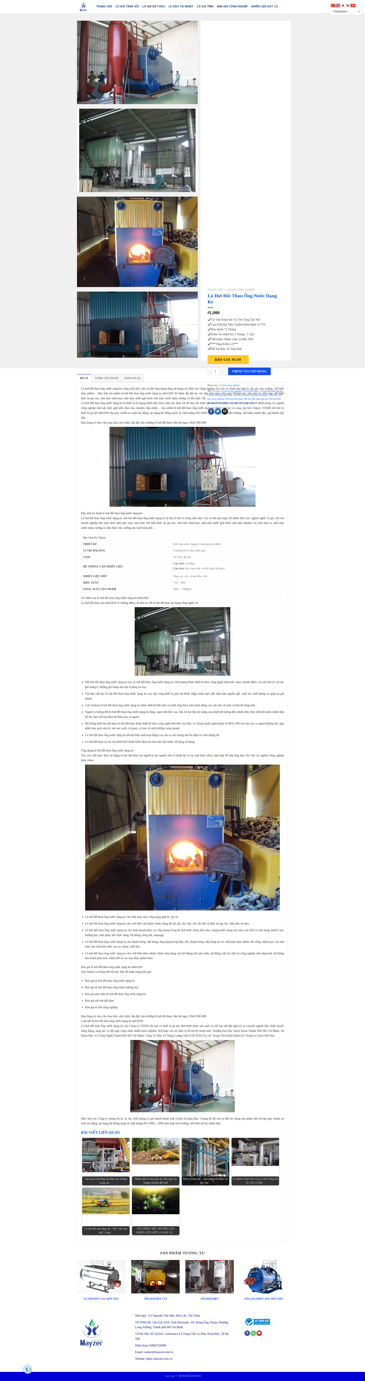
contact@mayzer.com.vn (158, 1352)
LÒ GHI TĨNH (205, 6)
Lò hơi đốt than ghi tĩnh (220, 395)
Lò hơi (216, 391)
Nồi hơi (273, 395)
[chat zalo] (28, 1369)
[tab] (84, 378)
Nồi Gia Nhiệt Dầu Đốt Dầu (263, 1298)
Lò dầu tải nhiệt (181, 6)
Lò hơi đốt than (250, 391)
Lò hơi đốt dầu (153, 6)
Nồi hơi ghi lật (229, 403)
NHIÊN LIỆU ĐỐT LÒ (264, 6)
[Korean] (348, 5)
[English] (338, 5)
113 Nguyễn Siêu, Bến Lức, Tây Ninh (174, 1315)
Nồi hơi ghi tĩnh (246, 403)
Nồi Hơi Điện (210, 1298)
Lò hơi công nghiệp (241, 289)
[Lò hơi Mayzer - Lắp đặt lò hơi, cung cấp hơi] (83, 6)
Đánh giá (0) (132, 378)
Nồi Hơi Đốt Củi (155, 1298)
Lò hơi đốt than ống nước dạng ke (250, 395)
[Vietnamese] (353, 5)
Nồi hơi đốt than (234, 399)
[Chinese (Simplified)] (333, 5)
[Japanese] (343, 5)
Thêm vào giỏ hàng (249, 371)
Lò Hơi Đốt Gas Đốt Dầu (101, 1298)
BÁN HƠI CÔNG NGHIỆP (232, 6)
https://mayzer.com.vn (159, 1358)
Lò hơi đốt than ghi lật (271, 391)
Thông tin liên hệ (106, 378)
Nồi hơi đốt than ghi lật (256, 399)
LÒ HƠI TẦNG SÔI (127, 6)
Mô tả (84, 378)
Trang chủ (104, 6)
